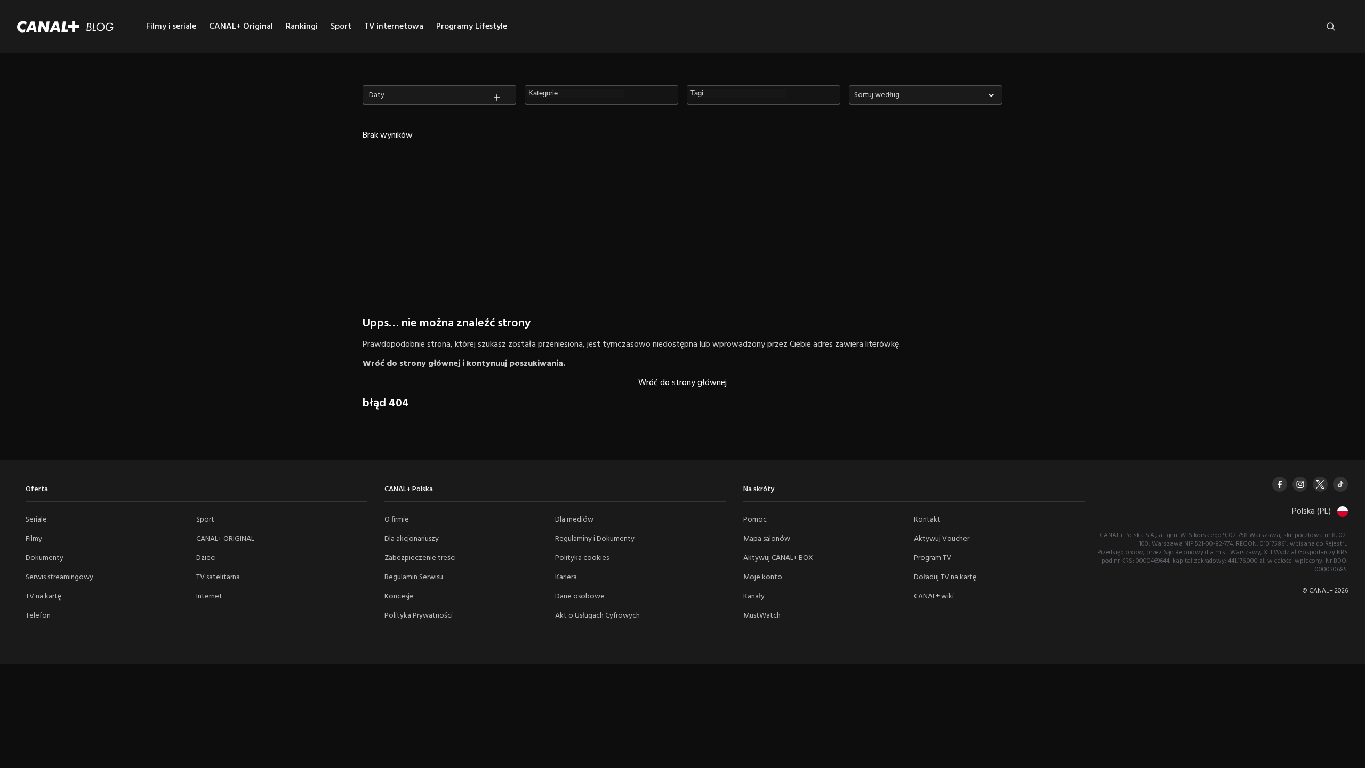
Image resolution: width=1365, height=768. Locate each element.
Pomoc (755, 520)
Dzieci (206, 558)
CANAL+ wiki (934, 596)
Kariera (566, 577)
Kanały (754, 596)
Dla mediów (574, 520)
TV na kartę (43, 596)
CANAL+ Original (241, 27)
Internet (209, 596)
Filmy (34, 539)
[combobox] (925, 95)
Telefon (38, 616)
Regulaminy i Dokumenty (595, 539)
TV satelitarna (218, 577)
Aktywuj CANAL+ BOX (778, 558)
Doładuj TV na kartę (945, 577)
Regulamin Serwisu (413, 577)
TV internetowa (393, 27)
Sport (341, 27)
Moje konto (762, 577)
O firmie (396, 520)
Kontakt (927, 520)
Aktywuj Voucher (941, 539)
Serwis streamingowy (59, 577)
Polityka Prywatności (418, 616)
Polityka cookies (582, 558)
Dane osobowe (580, 596)
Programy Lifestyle (471, 27)
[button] (576, 93)
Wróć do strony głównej (682, 383)
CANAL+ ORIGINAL (225, 539)
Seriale (36, 520)
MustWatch (762, 616)
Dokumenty (44, 558)
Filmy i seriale (171, 27)
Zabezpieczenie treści (420, 558)
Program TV (932, 558)
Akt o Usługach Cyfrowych (597, 616)
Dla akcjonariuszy (411, 539)
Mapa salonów (766, 539)
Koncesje (399, 596)
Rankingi (302, 27)
